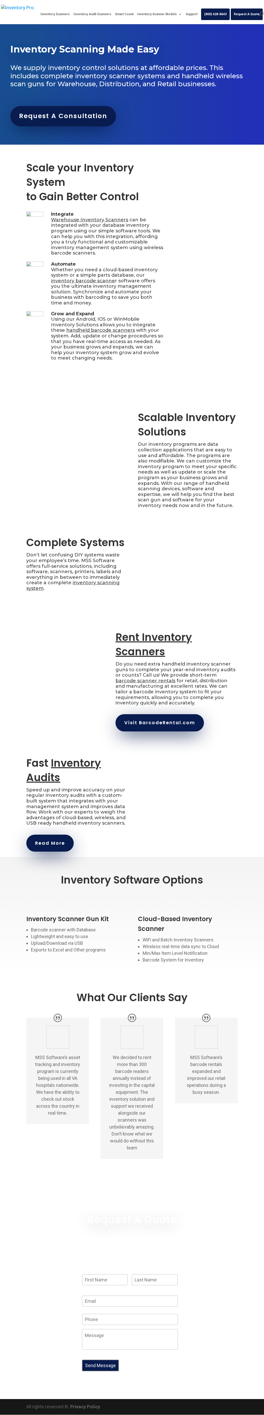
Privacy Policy (85, 1406)
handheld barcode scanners (100, 330)
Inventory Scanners (55, 14)
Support (191, 14)
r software (95, 281)
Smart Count (124, 14)
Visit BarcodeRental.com (159, 722)
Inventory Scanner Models (157, 14)
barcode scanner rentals (145, 681)
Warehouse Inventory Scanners (89, 220)
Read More (50, 843)
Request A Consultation (63, 115)
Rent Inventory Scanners (154, 644)
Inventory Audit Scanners (92, 14)
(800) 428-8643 (215, 14)
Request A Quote (247, 14)
